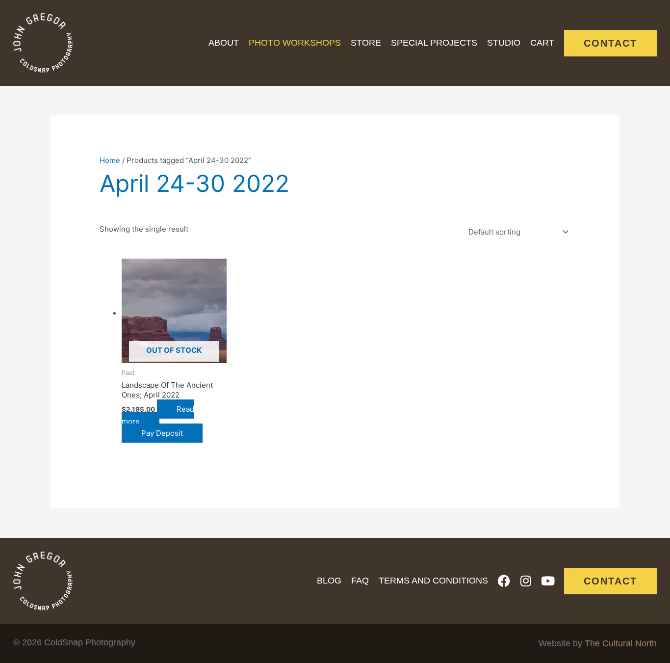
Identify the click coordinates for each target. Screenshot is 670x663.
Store (366, 43)
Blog (329, 580)
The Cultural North (621, 643)
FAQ (360, 580)
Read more (158, 415)
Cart (542, 43)
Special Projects (434, 43)
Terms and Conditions (433, 580)
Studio (503, 43)
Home (110, 160)
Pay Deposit (162, 433)
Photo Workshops (295, 43)
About (223, 43)
